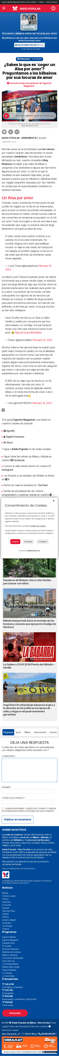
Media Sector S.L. (34, 551)
